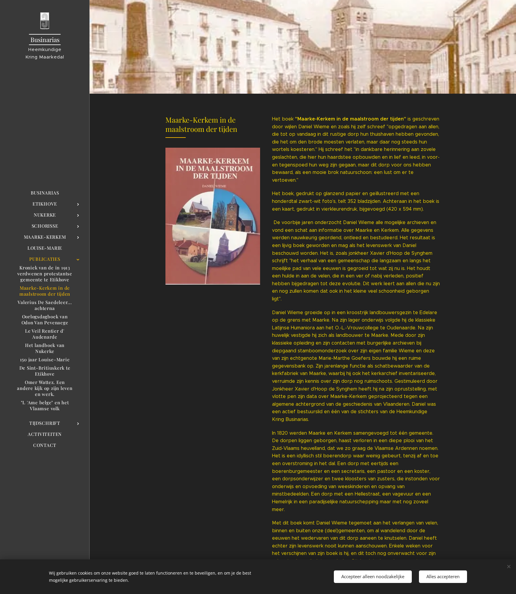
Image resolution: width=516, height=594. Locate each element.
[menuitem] (45, 192)
